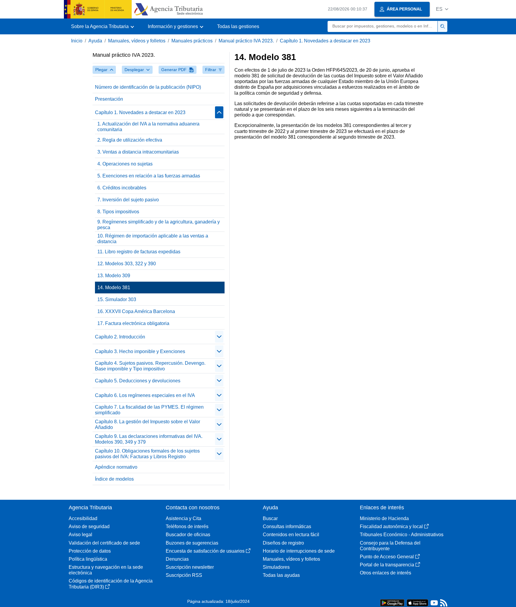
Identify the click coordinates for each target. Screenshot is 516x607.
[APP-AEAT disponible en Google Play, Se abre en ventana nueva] (392, 602)
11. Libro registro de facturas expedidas (138, 251)
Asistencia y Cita (183, 518)
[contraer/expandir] (219, 112)
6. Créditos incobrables (121, 187)
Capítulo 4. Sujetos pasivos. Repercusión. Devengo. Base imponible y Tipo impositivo (150, 366)
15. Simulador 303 (116, 299)
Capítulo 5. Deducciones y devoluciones (137, 380)
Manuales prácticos (192, 40)
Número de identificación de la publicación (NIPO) (148, 87)
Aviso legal (80, 534)
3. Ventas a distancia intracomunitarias (138, 151)
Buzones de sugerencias (192, 542)
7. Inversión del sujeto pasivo (128, 199)
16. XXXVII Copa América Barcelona (136, 311)
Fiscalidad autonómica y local (391, 526)
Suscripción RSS (184, 575)
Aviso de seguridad (89, 526)
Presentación (109, 99)
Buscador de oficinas (188, 534)
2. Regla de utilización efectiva (129, 139)
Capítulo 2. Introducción (120, 336)
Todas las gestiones (238, 26)
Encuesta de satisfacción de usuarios (205, 551)
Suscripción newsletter (190, 567)
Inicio (76, 40)
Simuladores (276, 567)
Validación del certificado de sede (104, 542)
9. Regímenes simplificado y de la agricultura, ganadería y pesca (158, 224)
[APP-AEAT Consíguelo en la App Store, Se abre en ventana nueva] (417, 602)
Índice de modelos (114, 479)
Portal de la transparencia (387, 564)
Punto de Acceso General (387, 556)
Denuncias (177, 559)
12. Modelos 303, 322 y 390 (126, 263)
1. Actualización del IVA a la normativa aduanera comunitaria (148, 126)
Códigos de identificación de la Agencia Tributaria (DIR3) (111, 583)
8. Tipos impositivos (118, 211)
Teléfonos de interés (187, 526)
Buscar (270, 518)
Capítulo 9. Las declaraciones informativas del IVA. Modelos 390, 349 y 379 (148, 439)
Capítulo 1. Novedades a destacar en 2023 (325, 40)
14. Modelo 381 (113, 287)
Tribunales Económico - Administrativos (401, 534)
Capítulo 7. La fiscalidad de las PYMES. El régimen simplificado (149, 409)
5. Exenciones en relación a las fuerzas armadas (148, 175)
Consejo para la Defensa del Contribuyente (390, 545)
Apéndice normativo (116, 467)
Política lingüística (88, 559)
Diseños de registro (283, 542)
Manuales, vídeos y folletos (136, 40)
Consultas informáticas (287, 526)
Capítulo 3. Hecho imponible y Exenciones (140, 351)
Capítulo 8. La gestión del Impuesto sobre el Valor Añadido (147, 424)
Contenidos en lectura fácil (291, 534)
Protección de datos (90, 551)
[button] (442, 9)
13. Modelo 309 (113, 275)
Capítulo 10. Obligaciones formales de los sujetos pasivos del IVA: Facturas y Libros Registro (147, 453)
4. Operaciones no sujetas (125, 163)
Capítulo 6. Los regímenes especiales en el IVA (145, 395)
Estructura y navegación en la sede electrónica (106, 570)
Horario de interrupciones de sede (299, 551)
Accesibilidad (83, 518)
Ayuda (95, 40)
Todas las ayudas (281, 575)
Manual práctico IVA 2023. (246, 40)
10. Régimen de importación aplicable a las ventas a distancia (152, 238)
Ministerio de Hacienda (384, 518)
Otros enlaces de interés (385, 572)
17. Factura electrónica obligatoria (133, 323)
